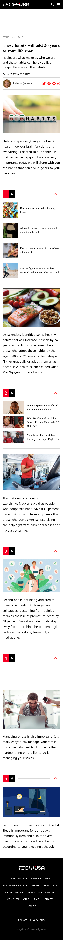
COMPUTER (13, 899)
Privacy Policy (37, 920)
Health (20, 37)
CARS (26, 899)
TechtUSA (8, 37)
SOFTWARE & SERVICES (16, 885)
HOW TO (31, 906)
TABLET (49, 899)
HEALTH (36, 899)
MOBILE (22, 878)
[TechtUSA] (16, 4)
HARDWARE (50, 885)
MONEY (36, 885)
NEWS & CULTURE (41, 878)
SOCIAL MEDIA (46, 892)
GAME (31, 892)
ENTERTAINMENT (15, 892)
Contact (22, 920)
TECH (12, 878)
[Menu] (58, 4)
